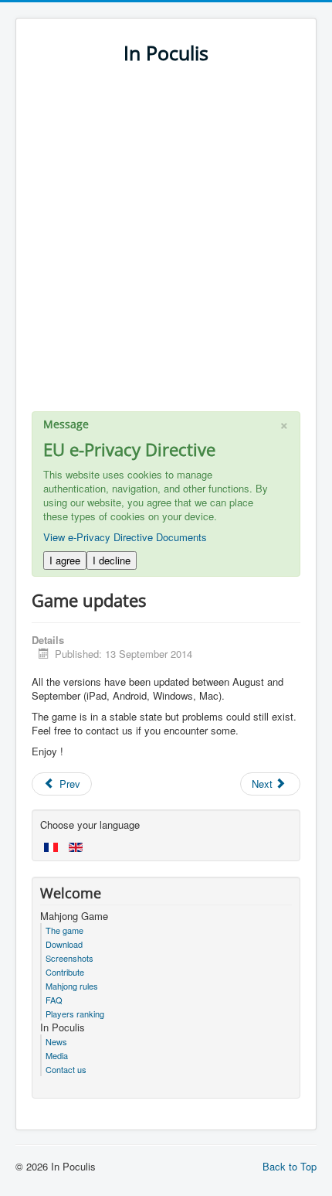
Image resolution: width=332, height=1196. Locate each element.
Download (64, 944)
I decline (111, 560)
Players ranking (75, 1013)
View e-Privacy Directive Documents (125, 537)
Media (57, 1055)
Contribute (65, 972)
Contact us (66, 1069)
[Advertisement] (166, 245)
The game (64, 930)
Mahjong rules (72, 986)
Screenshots (69, 958)
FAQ (54, 999)
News (56, 1041)
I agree (64, 560)
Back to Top (290, 1166)
